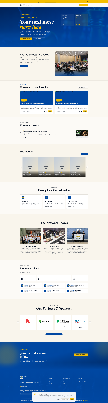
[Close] (73, 394)
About (43, 4)
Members (51, 381)
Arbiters (50, 383)
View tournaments (38, 38)
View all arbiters (82, 271)
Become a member (84, 4)
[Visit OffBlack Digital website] (28, 321)
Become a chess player (80, 354)
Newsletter (65, 381)
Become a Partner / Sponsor (54, 334)
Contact (63, 4)
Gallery (50, 386)
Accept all (72, 399)
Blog (60, 4)
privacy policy (70, 396)
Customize (58, 399)
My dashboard (65, 380)
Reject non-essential (65, 399)
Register (50, 111)
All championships (82, 87)
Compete (48, 4)
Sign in (77, 4)
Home (39, 4)
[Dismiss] (87, 1)
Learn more (23, 66)
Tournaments (51, 380)
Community (54, 4)
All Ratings (84, 153)
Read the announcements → (50, 2)
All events (83, 125)
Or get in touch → (84, 356)
